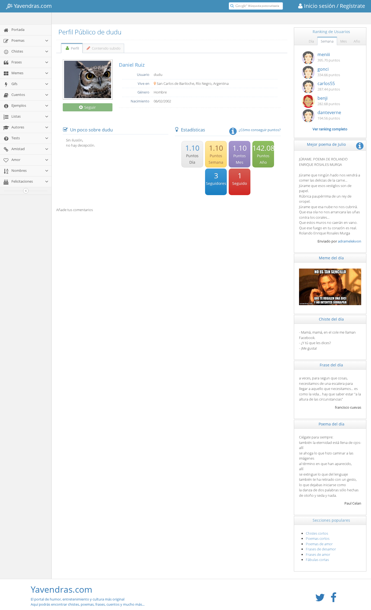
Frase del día (331, 364)
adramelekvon (349, 241)
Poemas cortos (317, 538)
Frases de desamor (321, 549)
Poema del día (331, 424)
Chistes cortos (317, 533)
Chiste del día (331, 319)
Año (357, 41)
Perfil (74, 48)
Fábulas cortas (317, 559)
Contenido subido (106, 48)
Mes (343, 41)
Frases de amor (318, 554)
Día (311, 41)
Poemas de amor (319, 543)
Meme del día (331, 257)
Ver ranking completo (330, 129)
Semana (327, 41)
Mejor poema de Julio (326, 144)
